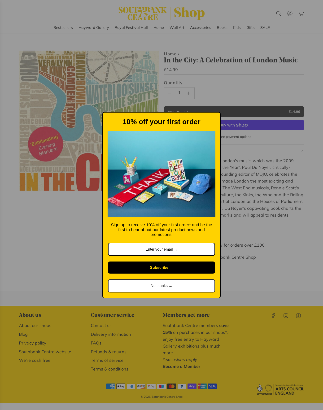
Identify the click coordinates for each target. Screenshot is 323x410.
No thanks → (161, 286)
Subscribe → (161, 268)
